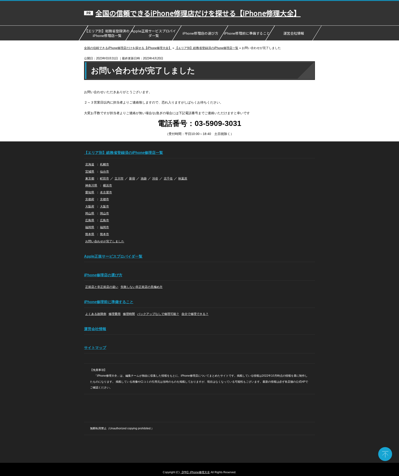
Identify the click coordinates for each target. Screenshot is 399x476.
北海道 (89, 164)
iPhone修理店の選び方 (200, 33)
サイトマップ (95, 348)
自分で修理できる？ (195, 314)
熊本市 (104, 234)
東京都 (89, 178)
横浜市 (107, 185)
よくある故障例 (95, 314)
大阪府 (89, 206)
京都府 (89, 199)
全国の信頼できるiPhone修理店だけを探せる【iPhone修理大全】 (198, 13)
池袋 (144, 178)
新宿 (132, 178)
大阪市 (104, 206)
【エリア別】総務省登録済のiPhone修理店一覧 (106, 33)
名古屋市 (106, 192)
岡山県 (89, 213)
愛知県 (89, 192)
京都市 (104, 199)
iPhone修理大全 (200, 472)
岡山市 (104, 213)
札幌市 (104, 164)
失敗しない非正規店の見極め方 (142, 287)
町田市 (104, 178)
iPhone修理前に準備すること (247, 33)
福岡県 (89, 227)
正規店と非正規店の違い (101, 287)
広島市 (104, 220)
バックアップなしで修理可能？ (158, 314)
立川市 (119, 178)
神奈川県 (91, 185)
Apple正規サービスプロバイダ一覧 (153, 33)
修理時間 (129, 314)
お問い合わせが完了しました (104, 241)
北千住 (168, 178)
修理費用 (115, 314)
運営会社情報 (293, 33)
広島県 (89, 220)
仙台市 (104, 171)
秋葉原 (182, 178)
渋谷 (155, 178)
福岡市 (104, 227)
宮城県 (89, 171)
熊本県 (89, 234)
